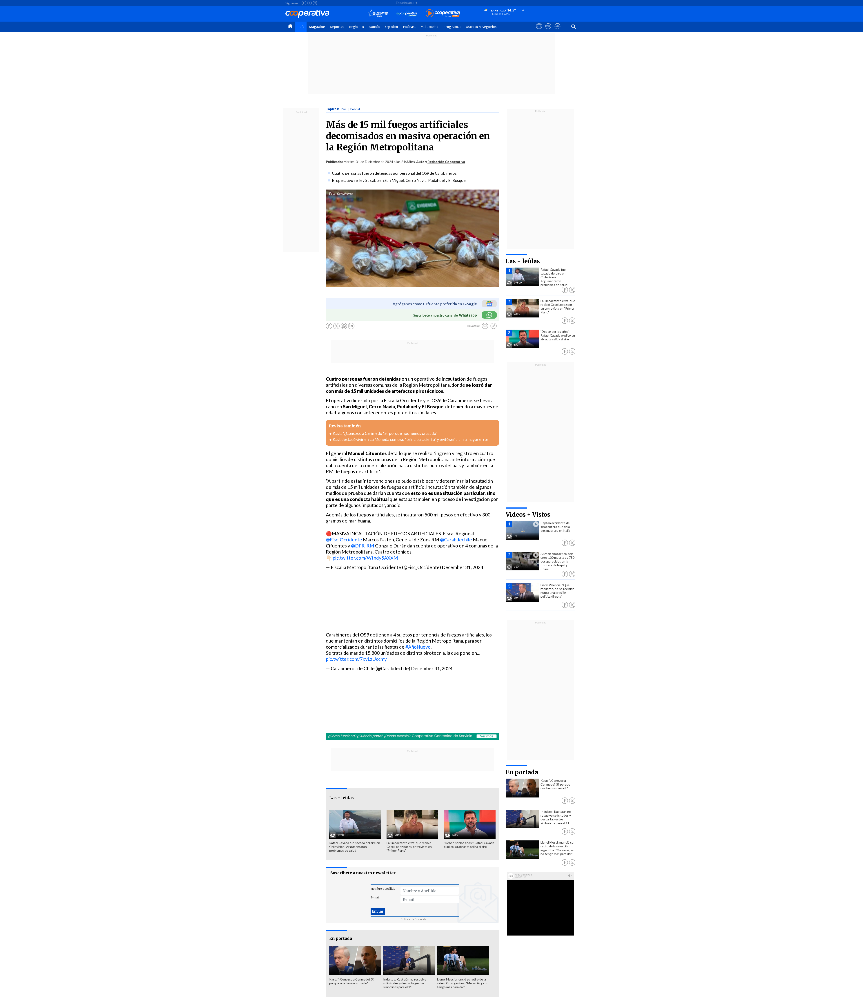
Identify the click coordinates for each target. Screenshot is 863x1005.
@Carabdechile (456, 539)
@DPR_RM (362, 545)
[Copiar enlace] (493, 326)
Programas (452, 27)
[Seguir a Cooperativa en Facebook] (304, 3)
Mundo (374, 27)
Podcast (409, 27)
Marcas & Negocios (481, 27)
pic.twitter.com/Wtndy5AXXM (365, 558)
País (300, 27)
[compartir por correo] (485, 326)
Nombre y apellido (383, 888)
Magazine (317, 27)
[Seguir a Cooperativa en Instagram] (315, 3)
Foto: (332, 193)
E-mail (375, 897)
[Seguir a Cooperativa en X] (309, 3)
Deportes (337, 27)
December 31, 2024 (462, 567)
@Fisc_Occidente (344, 539)
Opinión (391, 27)
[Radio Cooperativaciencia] (407, 13)
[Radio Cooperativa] (443, 13)
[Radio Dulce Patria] (378, 13)
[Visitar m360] (548, 30)
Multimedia (429, 27)
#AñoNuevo (418, 647)
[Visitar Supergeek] (557, 30)
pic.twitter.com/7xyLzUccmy (356, 659)
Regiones (356, 27)
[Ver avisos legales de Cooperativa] (539, 30)
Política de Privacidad (414, 919)
